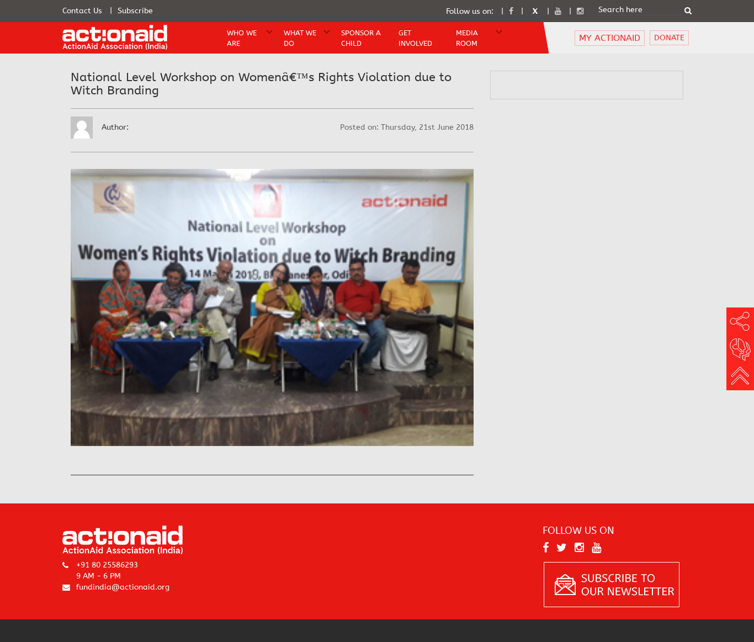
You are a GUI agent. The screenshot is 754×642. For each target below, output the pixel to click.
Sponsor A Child (361, 38)
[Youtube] (558, 11)
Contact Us (82, 10)
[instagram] (580, 11)
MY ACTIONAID (609, 38)
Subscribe (135, 10)
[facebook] (511, 11)
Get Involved (415, 38)
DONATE (669, 38)
